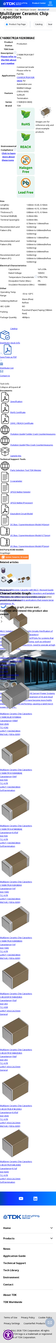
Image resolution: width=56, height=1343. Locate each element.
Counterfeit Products (34, 1323)
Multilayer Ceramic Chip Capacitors (29, 9)
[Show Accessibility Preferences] (8, 1335)
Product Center (39, 3)
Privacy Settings (12, 1323)
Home (5, 9)
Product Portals (11, 9)
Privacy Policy (28, 1317)
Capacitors (17, 9)
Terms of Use (10, 1317)
